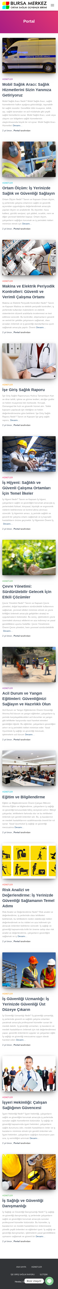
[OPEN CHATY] (49, 1281)
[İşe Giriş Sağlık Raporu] (29, 361)
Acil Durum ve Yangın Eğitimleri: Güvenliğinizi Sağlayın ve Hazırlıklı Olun (26, 698)
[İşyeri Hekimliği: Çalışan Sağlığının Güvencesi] (29, 1073)
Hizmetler (7, 79)
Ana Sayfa (21, 1267)
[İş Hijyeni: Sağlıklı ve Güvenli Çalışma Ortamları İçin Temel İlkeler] (29, 454)
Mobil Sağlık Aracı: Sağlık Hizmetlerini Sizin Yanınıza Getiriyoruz (26, 89)
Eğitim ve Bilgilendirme (23, 797)
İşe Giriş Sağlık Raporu (23, 390)
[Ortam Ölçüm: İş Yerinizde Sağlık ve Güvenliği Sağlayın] (29, 159)
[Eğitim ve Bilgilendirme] (29, 768)
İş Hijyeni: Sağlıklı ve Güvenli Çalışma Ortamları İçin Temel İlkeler (26, 487)
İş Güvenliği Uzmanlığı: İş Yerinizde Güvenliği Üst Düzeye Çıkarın (25, 1004)
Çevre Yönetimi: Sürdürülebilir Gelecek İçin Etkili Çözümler (26, 591)
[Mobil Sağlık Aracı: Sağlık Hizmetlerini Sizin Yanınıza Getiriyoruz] (29, 55)
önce (7, 130)
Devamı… (18, 125)
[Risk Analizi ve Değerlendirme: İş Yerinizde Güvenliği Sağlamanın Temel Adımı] (29, 861)
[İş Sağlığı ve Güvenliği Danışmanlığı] (29, 1172)
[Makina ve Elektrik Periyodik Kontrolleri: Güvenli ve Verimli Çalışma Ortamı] (29, 257)
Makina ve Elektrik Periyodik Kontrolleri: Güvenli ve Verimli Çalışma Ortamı (28, 291)
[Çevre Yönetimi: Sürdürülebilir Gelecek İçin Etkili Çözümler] (29, 557)
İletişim (43, 1274)
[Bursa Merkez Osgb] (25, 5)
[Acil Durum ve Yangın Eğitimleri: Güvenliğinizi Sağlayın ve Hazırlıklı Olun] (29, 664)
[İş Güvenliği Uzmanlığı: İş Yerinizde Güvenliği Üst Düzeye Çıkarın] (29, 970)
